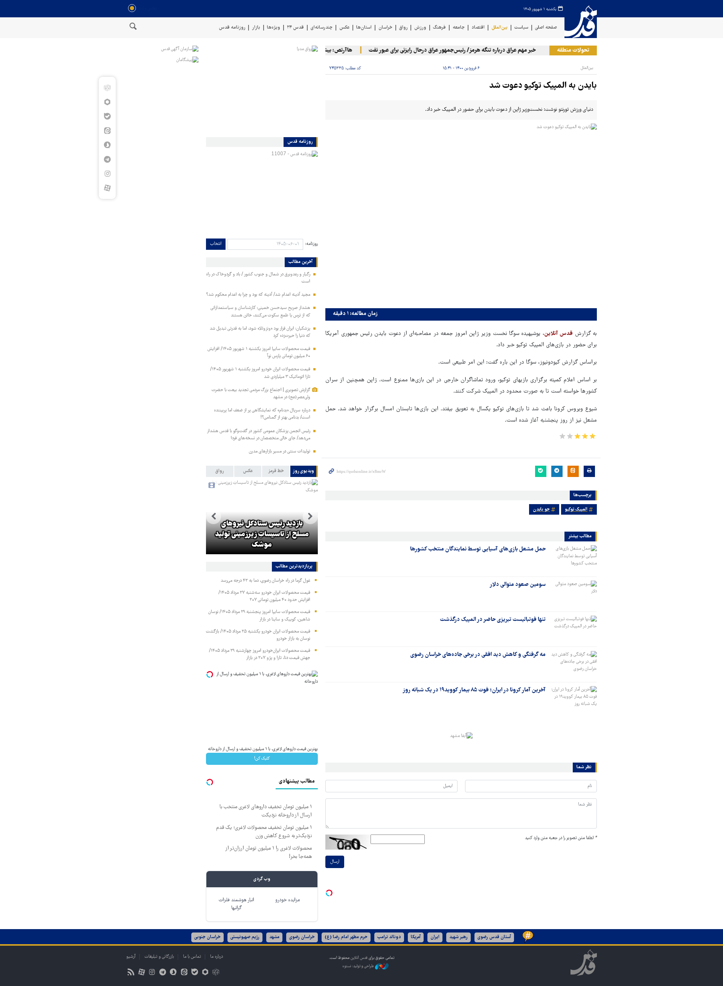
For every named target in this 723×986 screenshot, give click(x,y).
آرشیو (131, 957)
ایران (434, 937)
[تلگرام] (107, 159)
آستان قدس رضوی (494, 937)
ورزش (420, 28)
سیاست (521, 28)
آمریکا (416, 937)
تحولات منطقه (573, 50)
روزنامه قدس (232, 28)
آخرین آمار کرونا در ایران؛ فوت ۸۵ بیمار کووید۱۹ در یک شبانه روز (474, 690)
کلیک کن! (262, 758)
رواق (403, 28)
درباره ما (216, 957)
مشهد (274, 937)
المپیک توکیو (576, 509)
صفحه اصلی (546, 28)
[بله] (107, 116)
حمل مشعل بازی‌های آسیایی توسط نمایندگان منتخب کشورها (478, 549)
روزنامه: (311, 244)
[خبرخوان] (131, 973)
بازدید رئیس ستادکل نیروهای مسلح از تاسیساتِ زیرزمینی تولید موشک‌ (262, 534)
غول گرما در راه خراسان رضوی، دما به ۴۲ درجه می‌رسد (265, 581)
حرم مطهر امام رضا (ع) (346, 937)
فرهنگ (439, 28)
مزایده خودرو (287, 900)
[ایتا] (107, 130)
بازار (256, 28)
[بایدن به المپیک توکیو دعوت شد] (461, 214)
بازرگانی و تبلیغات (159, 957)
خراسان (385, 28)
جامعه (459, 28)
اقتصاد (478, 28)
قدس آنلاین (580, 22)
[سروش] (107, 145)
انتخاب (215, 244)
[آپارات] (107, 188)
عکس (344, 28)
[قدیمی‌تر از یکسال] (573, 558)
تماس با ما (192, 957)
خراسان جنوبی (207, 937)
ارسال (334, 862)
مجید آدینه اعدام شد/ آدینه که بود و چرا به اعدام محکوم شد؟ (258, 295)
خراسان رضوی (302, 937)
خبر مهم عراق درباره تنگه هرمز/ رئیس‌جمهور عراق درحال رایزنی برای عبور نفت (463, 50)
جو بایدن (541, 509)
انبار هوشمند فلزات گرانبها (236, 904)
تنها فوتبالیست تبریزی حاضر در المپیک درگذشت (493, 620)
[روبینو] (107, 102)
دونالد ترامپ (389, 937)
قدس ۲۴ (295, 28)
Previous (310, 516)
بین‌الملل (499, 28)
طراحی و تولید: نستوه (358, 966)
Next (213, 516)
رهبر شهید (458, 937)
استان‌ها (364, 28)
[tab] (304, 471)
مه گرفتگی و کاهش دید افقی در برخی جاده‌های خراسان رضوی (478, 655)
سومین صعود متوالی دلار (518, 585)
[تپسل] (329, 893)
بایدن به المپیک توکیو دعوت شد (543, 86)
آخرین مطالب (300, 262)
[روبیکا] (107, 87)
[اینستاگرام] (107, 173)
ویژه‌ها (273, 28)
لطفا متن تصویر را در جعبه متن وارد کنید (561, 838)
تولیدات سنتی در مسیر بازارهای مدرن (279, 451)
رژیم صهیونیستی (244, 937)
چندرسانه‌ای (322, 28)
